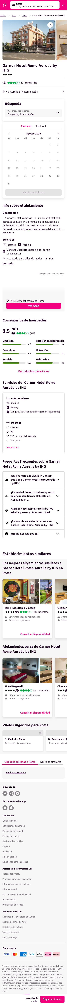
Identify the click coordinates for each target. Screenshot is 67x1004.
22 (50, 168)
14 (41, 160)
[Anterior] (8, 133)
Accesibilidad (8, 899)
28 (41, 176)
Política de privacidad (12, 831)
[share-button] (50, 25)
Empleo (6, 846)
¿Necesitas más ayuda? (24, 533)
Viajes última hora (10, 932)
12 (25, 160)
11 (17, 160)
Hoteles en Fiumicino (16, 772)
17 (9, 168)
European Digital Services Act (16, 894)
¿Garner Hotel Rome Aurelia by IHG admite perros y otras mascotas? (32, 510)
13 (33, 160)
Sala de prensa (9, 856)
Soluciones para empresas (15, 862)
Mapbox (44, 274)
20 (33, 168)
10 (9, 160)
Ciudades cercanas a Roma (19, 761)
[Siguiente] (58, 133)
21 (41, 168)
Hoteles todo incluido (12, 927)
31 (9, 183)
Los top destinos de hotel (14, 922)
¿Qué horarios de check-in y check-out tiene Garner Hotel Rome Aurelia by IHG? (33, 479)
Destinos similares (50, 761)
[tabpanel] (33, 773)
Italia (14, 15)
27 (33, 176)
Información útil (9, 889)
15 (50, 160)
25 (17, 176)
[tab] (20, 762)
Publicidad (7, 851)
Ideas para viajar (10, 937)
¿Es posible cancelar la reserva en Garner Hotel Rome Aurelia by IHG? (32, 523)
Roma (24, 15)
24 (9, 176)
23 (58, 168)
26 (25, 176)
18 (17, 168)
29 (50, 176)
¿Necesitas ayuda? (11, 874)
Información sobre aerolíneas (16, 884)
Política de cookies (11, 836)
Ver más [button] (10, 447)
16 (58, 160)
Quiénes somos (10, 820)
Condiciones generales (13, 826)
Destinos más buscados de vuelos (18, 916)
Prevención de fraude (12, 904)
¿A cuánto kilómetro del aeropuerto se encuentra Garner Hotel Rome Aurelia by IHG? (32, 496)
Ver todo (7, 263)
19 (25, 168)
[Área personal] (63, 5)
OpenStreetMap (57, 274)
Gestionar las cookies (12, 841)
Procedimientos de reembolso (16, 879)
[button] (28, 40)
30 (58, 176)
